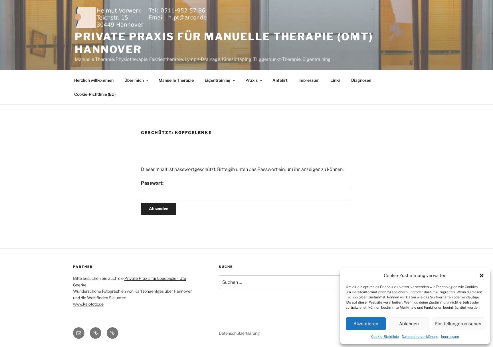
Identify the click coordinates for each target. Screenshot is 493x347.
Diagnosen (361, 80)
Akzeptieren (365, 323)
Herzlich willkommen (94, 80)
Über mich (134, 80)
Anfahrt (280, 80)
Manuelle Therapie (176, 80)
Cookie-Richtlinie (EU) (95, 94)
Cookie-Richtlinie (385, 336)
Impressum (450, 336)
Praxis (251, 80)
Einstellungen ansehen (458, 323)
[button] (481, 275)
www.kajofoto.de (88, 304)
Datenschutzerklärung (420, 336)
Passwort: (152, 183)
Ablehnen (409, 323)
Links (335, 80)
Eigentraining (218, 80)
